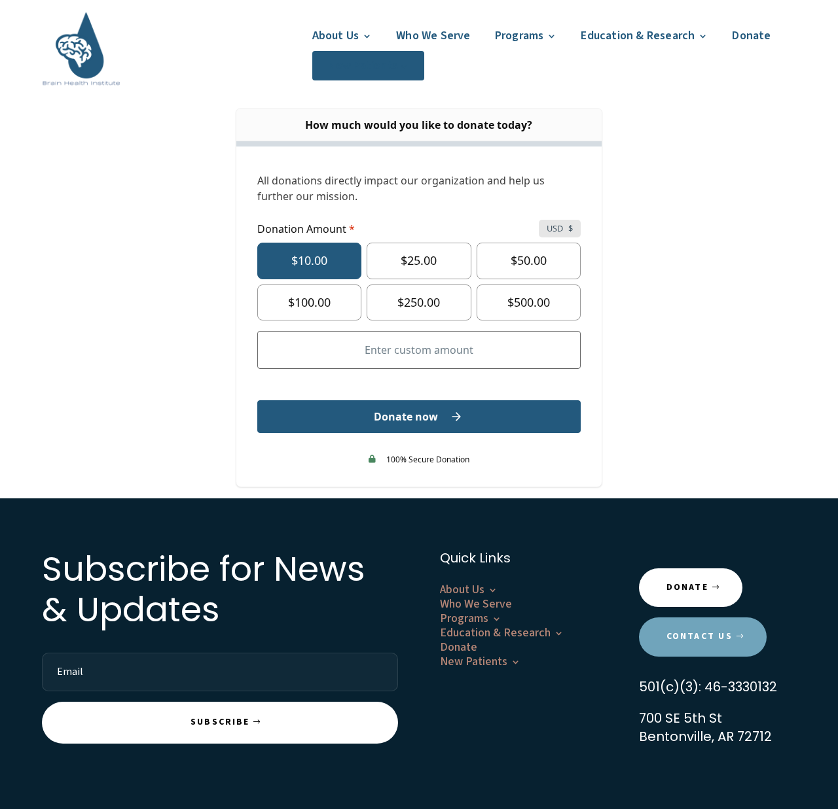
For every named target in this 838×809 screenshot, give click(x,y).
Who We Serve (433, 35)
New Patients (363, 66)
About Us (335, 35)
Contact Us (699, 636)
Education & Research (638, 35)
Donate (751, 35)
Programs (519, 35)
